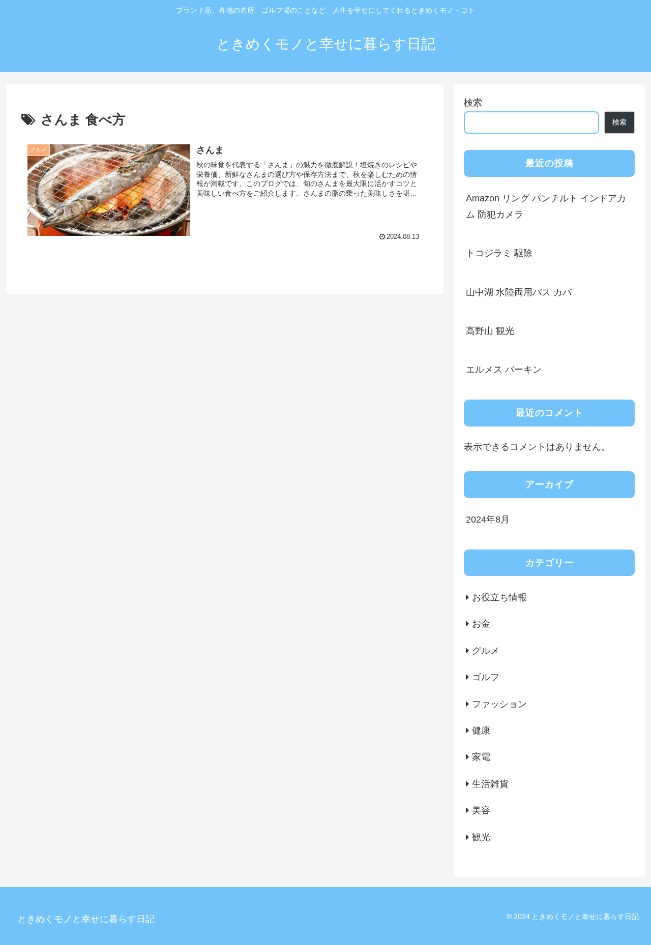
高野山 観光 (490, 331)
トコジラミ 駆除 (499, 253)
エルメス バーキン (504, 369)
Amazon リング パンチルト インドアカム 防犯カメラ (546, 206)
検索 (473, 103)
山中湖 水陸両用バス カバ (519, 292)
